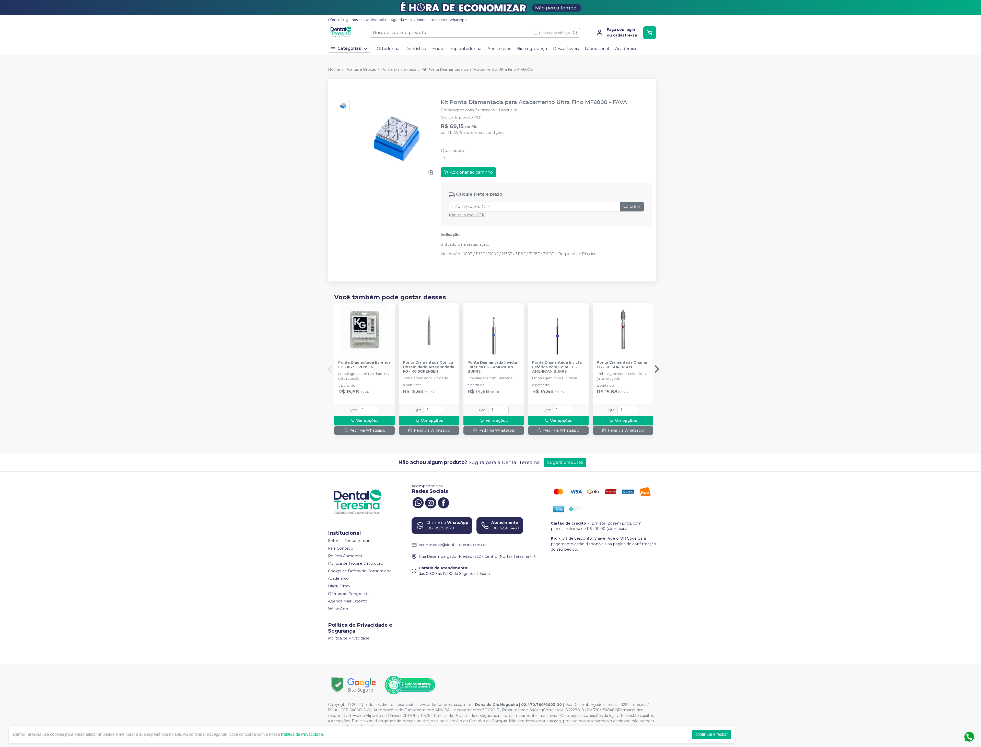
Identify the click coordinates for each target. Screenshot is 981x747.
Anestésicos (499, 48)
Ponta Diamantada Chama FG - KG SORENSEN (622, 364)
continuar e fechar (711, 734)
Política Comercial (345, 556)
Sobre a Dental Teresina (350, 541)
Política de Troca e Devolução (355, 563)
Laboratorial (597, 48)
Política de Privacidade (348, 638)
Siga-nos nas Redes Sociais (365, 20)
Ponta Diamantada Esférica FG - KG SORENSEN (364, 364)
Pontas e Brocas (360, 69)
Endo (437, 48)
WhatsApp (458, 20)
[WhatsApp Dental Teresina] (418, 502)
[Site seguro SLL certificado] (353, 685)
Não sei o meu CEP (467, 215)
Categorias (349, 48)
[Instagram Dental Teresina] (430, 502)
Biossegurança (532, 48)
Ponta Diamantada (398, 69)
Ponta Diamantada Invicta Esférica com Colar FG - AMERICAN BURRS (557, 367)
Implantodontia (465, 48)
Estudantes (437, 20)
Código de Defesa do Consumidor (359, 571)
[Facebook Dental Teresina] (443, 502)
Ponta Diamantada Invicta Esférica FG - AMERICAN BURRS (492, 367)
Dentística (415, 48)
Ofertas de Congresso (348, 593)
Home (334, 69)
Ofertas (334, 20)
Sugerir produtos (565, 462)
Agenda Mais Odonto (408, 20)
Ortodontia (388, 48)
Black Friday (339, 586)
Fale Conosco (340, 548)
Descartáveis (566, 48)
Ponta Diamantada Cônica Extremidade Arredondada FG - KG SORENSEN (428, 367)
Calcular (631, 206)
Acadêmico (626, 48)
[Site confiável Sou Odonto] (409, 685)
